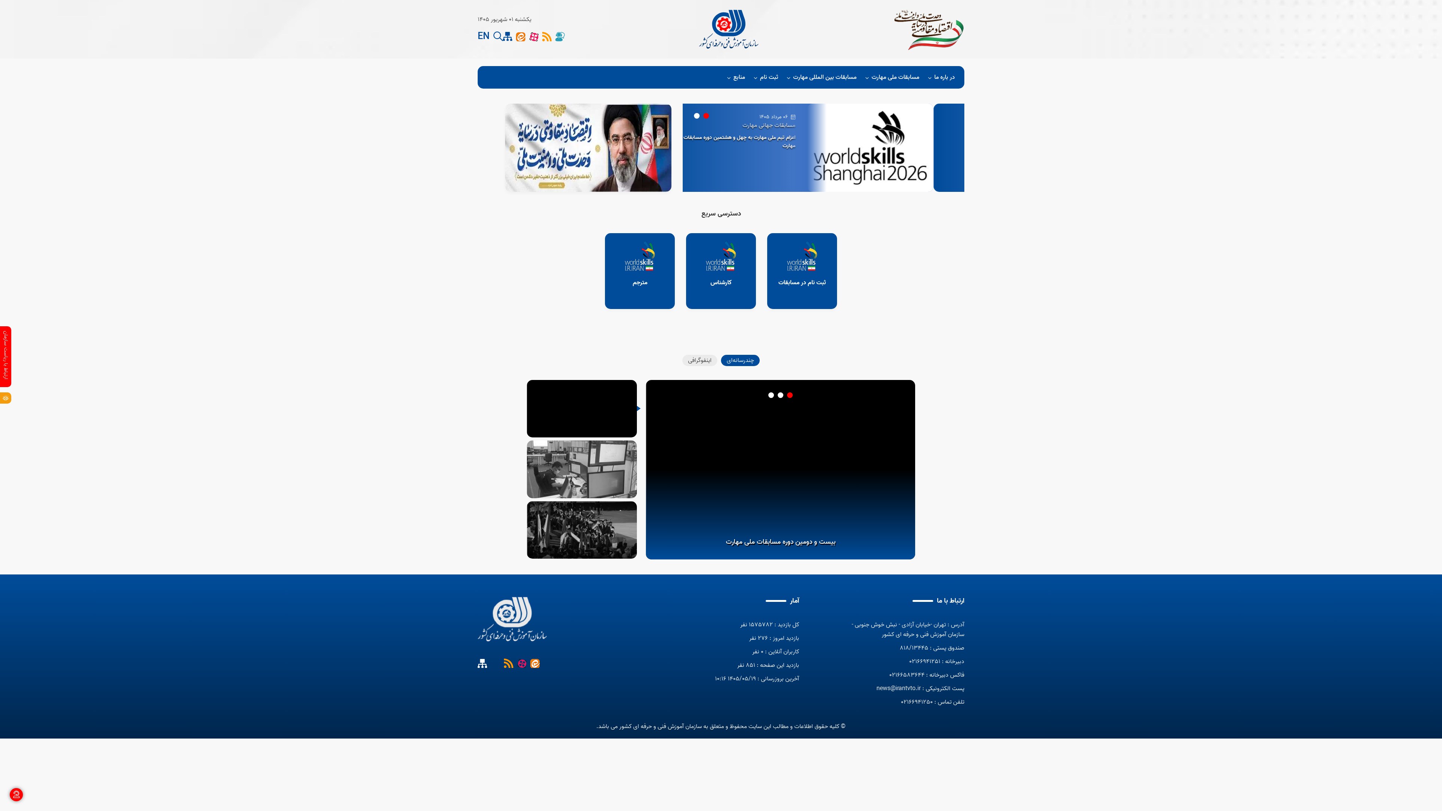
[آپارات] (533, 36)
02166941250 (917, 702)
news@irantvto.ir (898, 688)
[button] (498, 36)
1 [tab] (706, 116)
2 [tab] (697, 116)
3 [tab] (771, 395)
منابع (739, 77)
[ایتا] (520, 36)
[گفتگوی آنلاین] (560, 36)
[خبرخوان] (508, 663)
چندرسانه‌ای (740, 360)
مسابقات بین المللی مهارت (825, 77)
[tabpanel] (823, 148)
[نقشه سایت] (495, 663)
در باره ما (944, 77)
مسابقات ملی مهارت (895, 77)
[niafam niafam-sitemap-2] (507, 36)
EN (484, 37)
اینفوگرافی (700, 360)
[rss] (547, 36)
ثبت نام (769, 77)
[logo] (730, 29)
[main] (512, 619)
